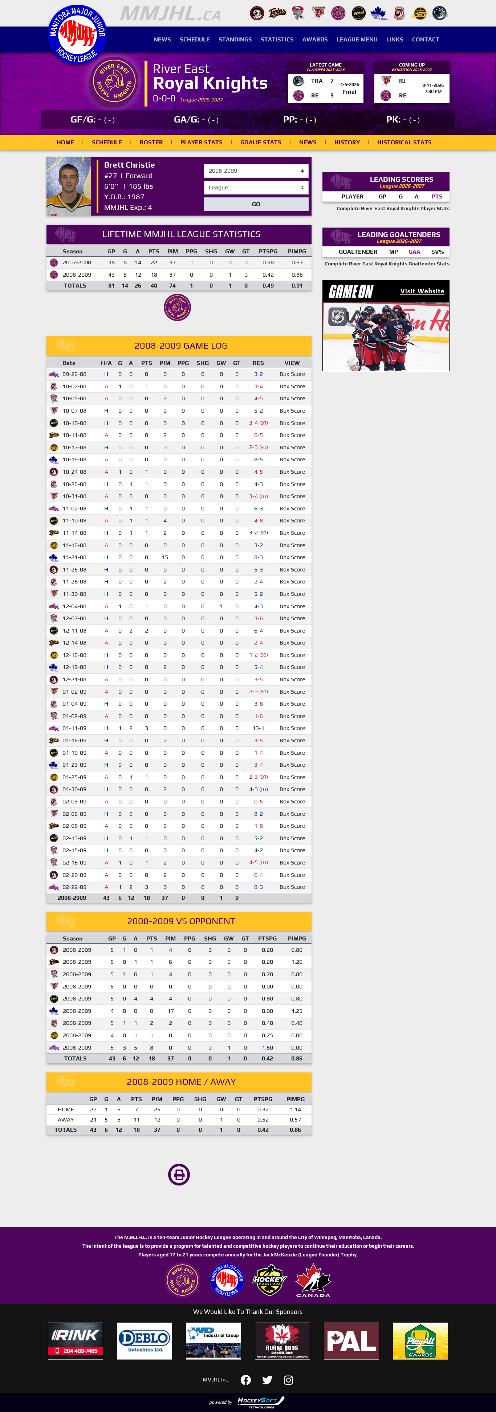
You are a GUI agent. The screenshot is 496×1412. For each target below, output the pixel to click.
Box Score (292, 373)
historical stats (404, 142)
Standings (235, 39)
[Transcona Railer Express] (440, 12)
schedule (107, 142)
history (347, 142)
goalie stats (260, 142)
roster (151, 142)
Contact (425, 39)
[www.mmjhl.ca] (77, 60)
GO (256, 204)
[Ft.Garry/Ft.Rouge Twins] (277, 12)
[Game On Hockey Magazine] (386, 324)
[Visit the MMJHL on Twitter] (271, 1379)
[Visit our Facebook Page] (250, 1379)
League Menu (357, 39)
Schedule (195, 39)
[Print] (179, 1175)
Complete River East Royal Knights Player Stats (393, 208)
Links (394, 39)
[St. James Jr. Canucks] (379, 12)
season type (220, 184)
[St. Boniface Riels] (358, 12)
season (213, 164)
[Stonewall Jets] (419, 12)
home (65, 142)
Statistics (277, 39)
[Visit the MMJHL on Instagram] (288, 1379)
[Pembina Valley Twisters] (297, 12)
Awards (315, 39)
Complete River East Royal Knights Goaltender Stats (387, 263)
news (308, 142)
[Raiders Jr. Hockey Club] (318, 12)
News (162, 39)
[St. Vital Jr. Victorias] (399, 12)
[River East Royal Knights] (338, 12)
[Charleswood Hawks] (257, 12)
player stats (201, 142)
